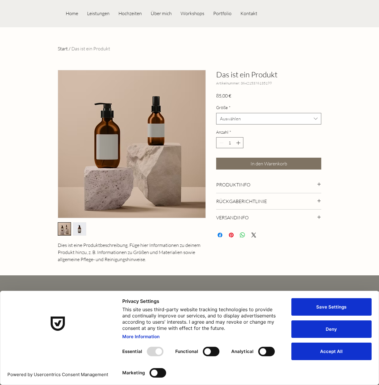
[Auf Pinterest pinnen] (231, 235)
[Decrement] (220, 143)
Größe (223, 107)
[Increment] (239, 143)
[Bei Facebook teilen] (220, 235)
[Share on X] (253, 235)
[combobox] (268, 118)
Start (63, 49)
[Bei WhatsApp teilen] (242, 235)
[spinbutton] (229, 143)
